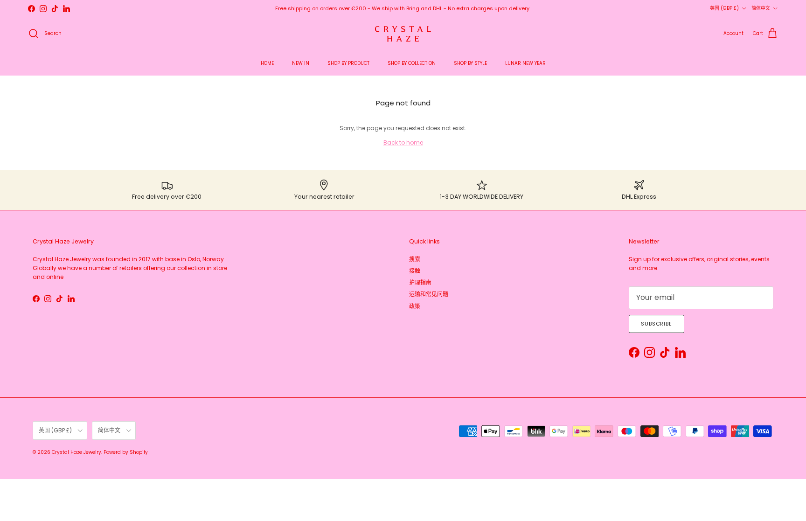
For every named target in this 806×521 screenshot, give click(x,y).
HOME (267, 63)
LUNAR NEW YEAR (525, 63)
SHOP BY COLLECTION (412, 63)
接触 (414, 271)
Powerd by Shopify (126, 452)
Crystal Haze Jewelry (76, 452)
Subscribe (656, 323)
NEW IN (300, 63)
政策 (414, 306)
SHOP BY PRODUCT (348, 63)
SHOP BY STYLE (470, 63)
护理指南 (420, 282)
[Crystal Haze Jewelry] (403, 34)
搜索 (414, 259)
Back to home (403, 142)
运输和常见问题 (428, 294)
